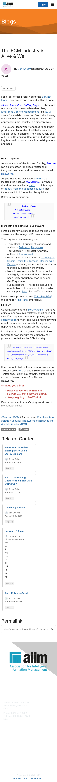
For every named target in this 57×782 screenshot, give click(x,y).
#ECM (15, 417)
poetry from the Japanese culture (24, 188)
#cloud (5, 420)
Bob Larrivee (14, 513)
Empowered (26, 254)
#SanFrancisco (45, 417)
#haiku (15, 424)
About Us (8, 765)
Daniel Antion (14, 536)
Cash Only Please (15, 507)
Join (5, 739)
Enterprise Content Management (20, 111)
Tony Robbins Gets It (17, 593)
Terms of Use (10, 767)
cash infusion (9, 319)
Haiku (39, 178)
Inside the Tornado (27, 260)
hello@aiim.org (17, 719)
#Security (15, 420)
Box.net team (35, 309)
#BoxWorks (28, 420)
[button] (52, 629)
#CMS (23, 424)
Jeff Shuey (24, 68)
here (24, 291)
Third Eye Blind (42, 296)
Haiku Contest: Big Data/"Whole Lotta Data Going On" (18, 480)
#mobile (5, 424)
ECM (48, 111)
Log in (43, 4)
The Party (22, 299)
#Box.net (6, 417)
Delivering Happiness (31, 247)
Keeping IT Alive (14, 531)
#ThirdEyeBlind (45, 420)
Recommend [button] (8, 88)
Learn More (9, 745)
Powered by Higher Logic (28, 778)
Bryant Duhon (15, 459)
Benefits (7, 741)
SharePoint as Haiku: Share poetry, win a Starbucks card (16, 450)
